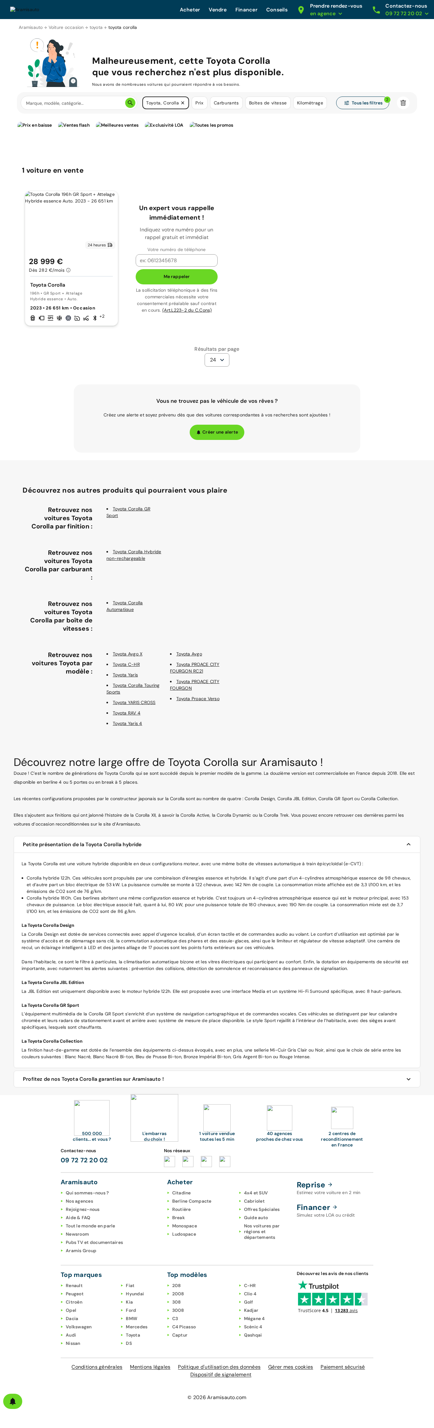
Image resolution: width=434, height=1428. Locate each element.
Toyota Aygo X (127, 654)
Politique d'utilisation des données (219, 1367)
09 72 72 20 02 (84, 1160)
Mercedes (136, 1327)
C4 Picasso (184, 1327)
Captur (180, 1335)
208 (176, 1285)
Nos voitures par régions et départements (262, 1231)
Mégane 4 (254, 1318)
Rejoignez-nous (83, 1209)
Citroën (74, 1302)
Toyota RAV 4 (126, 713)
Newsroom (77, 1234)
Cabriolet (254, 1201)
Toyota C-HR (126, 664)
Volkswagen (79, 1327)
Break (178, 1217)
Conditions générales (96, 1367)
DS (129, 1343)
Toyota (133, 1335)
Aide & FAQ (78, 1217)
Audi (71, 1335)
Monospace (184, 1226)
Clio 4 (250, 1294)
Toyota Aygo (189, 654)
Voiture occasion (66, 27)
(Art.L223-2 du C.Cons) (187, 310)
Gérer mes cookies (290, 1367)
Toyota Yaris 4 (127, 723)
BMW (131, 1318)
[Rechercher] (130, 103)
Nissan (73, 1343)
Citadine (181, 1193)
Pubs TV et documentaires (94, 1242)
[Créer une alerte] (12, 1401)
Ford (131, 1310)
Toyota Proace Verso (198, 698)
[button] (182, 102)
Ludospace (184, 1234)
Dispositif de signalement (220, 1374)
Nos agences (79, 1201)
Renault (74, 1285)
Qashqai (253, 1335)
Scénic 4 (253, 1327)
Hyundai (135, 1294)
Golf (248, 1302)
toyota (96, 27)
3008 (178, 1310)
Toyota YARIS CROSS (134, 702)
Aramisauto (31, 27)
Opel (71, 1310)
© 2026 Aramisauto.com (216, 1397)
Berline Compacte (192, 1201)
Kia (129, 1302)
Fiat (130, 1285)
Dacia (72, 1318)
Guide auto (256, 1217)
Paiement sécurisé (343, 1367)
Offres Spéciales (262, 1209)
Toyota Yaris (125, 675)
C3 (175, 1318)
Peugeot (75, 1294)
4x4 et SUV (256, 1193)
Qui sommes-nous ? (87, 1193)
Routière (181, 1209)
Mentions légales (150, 1367)
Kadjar (251, 1310)
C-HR (250, 1285)
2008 (178, 1294)
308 (176, 1302)
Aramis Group (81, 1250)
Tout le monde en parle (90, 1226)
